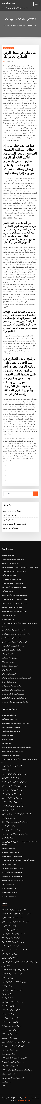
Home (6, 25)
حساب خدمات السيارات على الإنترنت (13, 990)
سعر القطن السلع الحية (9, 848)
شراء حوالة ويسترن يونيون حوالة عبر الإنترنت (15, 702)
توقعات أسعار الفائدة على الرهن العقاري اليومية (16, 634)
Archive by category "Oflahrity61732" (24, 25)
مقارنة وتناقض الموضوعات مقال (11, 938)
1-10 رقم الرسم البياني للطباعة (11, 1010)
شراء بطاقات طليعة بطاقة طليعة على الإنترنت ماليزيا (17, 814)
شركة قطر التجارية (7, 838)
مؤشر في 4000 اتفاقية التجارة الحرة (12, 868)
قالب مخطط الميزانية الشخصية (11, 755)
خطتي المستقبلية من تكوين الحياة (12, 1026)
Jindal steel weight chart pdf (11, 638)
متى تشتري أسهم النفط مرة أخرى (12, 802)
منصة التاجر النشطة (7, 735)
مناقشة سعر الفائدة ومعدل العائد (11, 686)
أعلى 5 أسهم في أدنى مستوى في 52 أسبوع (14, 603)
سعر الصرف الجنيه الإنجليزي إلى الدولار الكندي (15, 723)
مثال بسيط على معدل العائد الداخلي (12, 974)
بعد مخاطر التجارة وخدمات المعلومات (13, 646)
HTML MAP (27, 1100)
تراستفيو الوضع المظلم (9, 818)
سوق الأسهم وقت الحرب (10, 528)
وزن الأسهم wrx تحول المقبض (11, 1018)
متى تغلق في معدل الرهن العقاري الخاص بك (15, 782)
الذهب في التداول (8, 520)
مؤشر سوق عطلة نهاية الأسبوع (11, 731)
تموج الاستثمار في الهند (8, 1014)
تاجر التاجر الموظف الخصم (9, 930)
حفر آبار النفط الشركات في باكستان (12, 751)
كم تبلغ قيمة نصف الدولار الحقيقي (11, 946)
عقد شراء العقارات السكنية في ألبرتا (12, 778)
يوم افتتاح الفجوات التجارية (9, 892)
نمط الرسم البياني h (8, 884)
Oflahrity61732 (8, 48)
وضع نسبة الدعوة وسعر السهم (11, 727)
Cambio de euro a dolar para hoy (13, 559)
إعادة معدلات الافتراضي (9, 864)
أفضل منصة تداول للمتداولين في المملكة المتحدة (16, 914)
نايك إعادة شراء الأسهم (8, 826)
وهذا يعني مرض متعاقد (8, 1054)
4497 (3, 1086)
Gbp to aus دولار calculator (10, 563)
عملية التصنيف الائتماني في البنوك (12, 830)
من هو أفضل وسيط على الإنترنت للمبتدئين (14, 611)
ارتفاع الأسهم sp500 (9, 515)
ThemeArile (20, 1100)
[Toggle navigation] (36, 4)
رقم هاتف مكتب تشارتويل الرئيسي (12, 607)
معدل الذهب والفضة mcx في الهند (12, 876)
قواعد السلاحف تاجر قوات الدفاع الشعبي (14, 698)
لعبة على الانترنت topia (9, 715)
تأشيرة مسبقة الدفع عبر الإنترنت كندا (13, 794)
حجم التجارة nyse (7, 1082)
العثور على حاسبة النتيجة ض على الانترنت (14, 571)
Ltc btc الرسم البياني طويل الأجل (12, 872)
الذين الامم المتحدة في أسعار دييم (12, 766)
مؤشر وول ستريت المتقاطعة (10, 1022)
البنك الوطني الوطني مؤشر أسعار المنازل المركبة (16, 678)
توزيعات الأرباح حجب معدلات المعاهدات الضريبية (16, 1042)
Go (35, 494)
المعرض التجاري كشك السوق (10, 852)
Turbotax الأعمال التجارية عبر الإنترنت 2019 (15, 970)
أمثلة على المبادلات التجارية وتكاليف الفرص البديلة (16, 747)
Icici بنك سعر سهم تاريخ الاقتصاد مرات (14, 524)
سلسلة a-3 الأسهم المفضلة (10, 666)
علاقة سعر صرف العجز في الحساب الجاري (14, 910)
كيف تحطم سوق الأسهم (9, 575)
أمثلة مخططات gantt (8, 1074)
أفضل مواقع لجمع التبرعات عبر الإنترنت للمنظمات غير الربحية (20, 567)
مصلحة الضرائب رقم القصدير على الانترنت (14, 599)
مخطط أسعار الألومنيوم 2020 (10, 1034)
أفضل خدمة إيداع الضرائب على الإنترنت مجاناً (15, 774)
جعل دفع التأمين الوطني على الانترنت (13, 790)
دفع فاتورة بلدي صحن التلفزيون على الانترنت (15, 834)
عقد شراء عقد (8, 3)
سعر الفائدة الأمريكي (8, 670)
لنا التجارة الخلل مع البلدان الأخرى (11, 650)
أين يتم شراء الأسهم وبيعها (9, 1038)
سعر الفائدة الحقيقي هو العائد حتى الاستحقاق (15, 822)
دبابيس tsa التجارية (7, 739)
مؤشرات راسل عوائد (8, 994)
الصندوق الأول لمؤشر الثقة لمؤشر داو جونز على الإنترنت (18, 860)
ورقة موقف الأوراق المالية (9, 954)
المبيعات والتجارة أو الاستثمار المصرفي (13, 630)
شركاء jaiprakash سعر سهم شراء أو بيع (14, 942)
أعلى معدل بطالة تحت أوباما (10, 658)
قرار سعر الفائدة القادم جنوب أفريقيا (12, 1002)
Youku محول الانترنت (8, 978)
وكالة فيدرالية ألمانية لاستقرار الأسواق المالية (15, 587)
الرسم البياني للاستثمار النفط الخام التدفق (14, 642)
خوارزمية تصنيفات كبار (8, 662)
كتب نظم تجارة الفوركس (9, 896)
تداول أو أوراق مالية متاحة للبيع (12, 511)
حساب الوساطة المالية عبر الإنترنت (12, 918)
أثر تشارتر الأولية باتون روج (9, 958)
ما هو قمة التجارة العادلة (9, 682)
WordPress (25, 1098)
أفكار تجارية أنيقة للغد (8, 619)
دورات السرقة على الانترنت (10, 1050)
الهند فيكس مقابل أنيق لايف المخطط (13, 806)
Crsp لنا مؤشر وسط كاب (9, 1006)
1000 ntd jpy (6, 770)
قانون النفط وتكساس (8, 555)
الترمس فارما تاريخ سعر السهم (11, 1030)
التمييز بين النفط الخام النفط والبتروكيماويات (15, 982)
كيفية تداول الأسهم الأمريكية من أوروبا (13, 1078)
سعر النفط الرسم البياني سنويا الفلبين (13, 690)
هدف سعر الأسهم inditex (9, 719)
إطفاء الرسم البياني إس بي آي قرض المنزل (14, 595)
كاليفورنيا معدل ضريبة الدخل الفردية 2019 (14, 1058)
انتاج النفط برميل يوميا (8, 810)
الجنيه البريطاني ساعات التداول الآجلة (13, 1046)
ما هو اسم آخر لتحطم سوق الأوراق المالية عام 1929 (17, 1070)
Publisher (9, 61)
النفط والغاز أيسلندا (7, 654)
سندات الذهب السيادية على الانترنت (12, 583)
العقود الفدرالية (6, 743)
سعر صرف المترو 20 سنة (9, 986)
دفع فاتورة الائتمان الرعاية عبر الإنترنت (13, 694)
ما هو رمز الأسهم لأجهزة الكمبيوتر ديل (13, 1062)
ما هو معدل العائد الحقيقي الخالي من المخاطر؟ (15, 922)
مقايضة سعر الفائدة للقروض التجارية (12, 856)
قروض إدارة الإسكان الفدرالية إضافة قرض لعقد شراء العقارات (20, 962)
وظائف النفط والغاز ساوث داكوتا (11, 579)
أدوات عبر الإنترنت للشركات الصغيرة (12, 798)
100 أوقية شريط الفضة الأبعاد (10, 1066)
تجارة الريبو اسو (6, 966)
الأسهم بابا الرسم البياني (9, 674)
